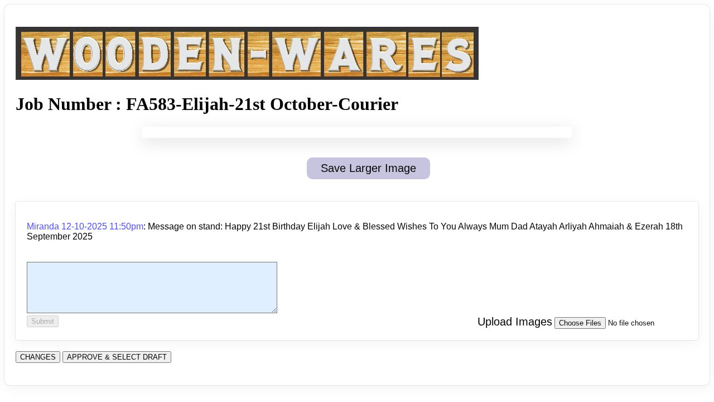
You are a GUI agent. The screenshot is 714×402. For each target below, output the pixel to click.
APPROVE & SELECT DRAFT (117, 357)
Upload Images (514, 321)
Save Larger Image (368, 168)
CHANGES (38, 357)
